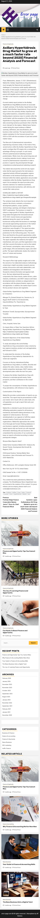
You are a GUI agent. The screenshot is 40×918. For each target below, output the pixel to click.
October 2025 (6, 690)
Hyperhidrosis (17, 494)
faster (23, 492)
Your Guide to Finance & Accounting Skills (15, 661)
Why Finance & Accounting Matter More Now (16, 658)
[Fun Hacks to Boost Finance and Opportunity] (20, 612)
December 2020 (7, 715)
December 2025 (7, 684)
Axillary (14, 492)
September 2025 (7, 694)
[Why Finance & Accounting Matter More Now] (20, 808)
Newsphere (30, 914)
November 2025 (7, 687)
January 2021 (6, 712)
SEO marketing (6, 745)
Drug (19, 492)
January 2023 (6, 700)
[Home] (4, 29)
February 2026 (6, 678)
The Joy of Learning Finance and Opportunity (16, 667)
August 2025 (6, 697)
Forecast (5, 494)
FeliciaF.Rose (16, 68)
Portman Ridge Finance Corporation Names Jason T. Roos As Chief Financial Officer (11, 502)
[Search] (37, 30)
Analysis (8, 492)
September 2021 (7, 706)
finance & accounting (8, 736)
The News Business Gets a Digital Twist (14, 664)
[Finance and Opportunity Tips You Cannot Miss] (20, 533)
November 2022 (7, 703)
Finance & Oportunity (8, 44)
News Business (7, 742)
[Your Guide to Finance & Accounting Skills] (20, 846)
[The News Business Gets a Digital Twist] (20, 884)
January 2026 (6, 681)
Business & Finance (8, 733)
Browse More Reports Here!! (12, 441)
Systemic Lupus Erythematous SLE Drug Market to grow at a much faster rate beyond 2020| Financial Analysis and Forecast (28, 504)
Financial (28, 492)
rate (29, 494)
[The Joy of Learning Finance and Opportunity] (20, 573)
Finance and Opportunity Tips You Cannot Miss (16, 655)
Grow (10, 494)
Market (24, 494)
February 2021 (6, 709)
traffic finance (6, 748)
